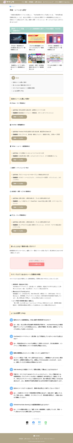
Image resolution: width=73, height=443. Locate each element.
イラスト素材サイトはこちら (62, 2)
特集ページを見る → (19, 117)
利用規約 (31, 2)
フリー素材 (24, 2)
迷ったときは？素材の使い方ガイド (22, 85)
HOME (37, 436)
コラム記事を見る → (37, 264)
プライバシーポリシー (49, 438)
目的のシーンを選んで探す (20, 82)
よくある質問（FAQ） (18, 90)
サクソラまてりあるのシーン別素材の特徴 (24, 88)
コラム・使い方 (35, 438)
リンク (41, 438)
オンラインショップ (48, 2)
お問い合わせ (38, 2)
